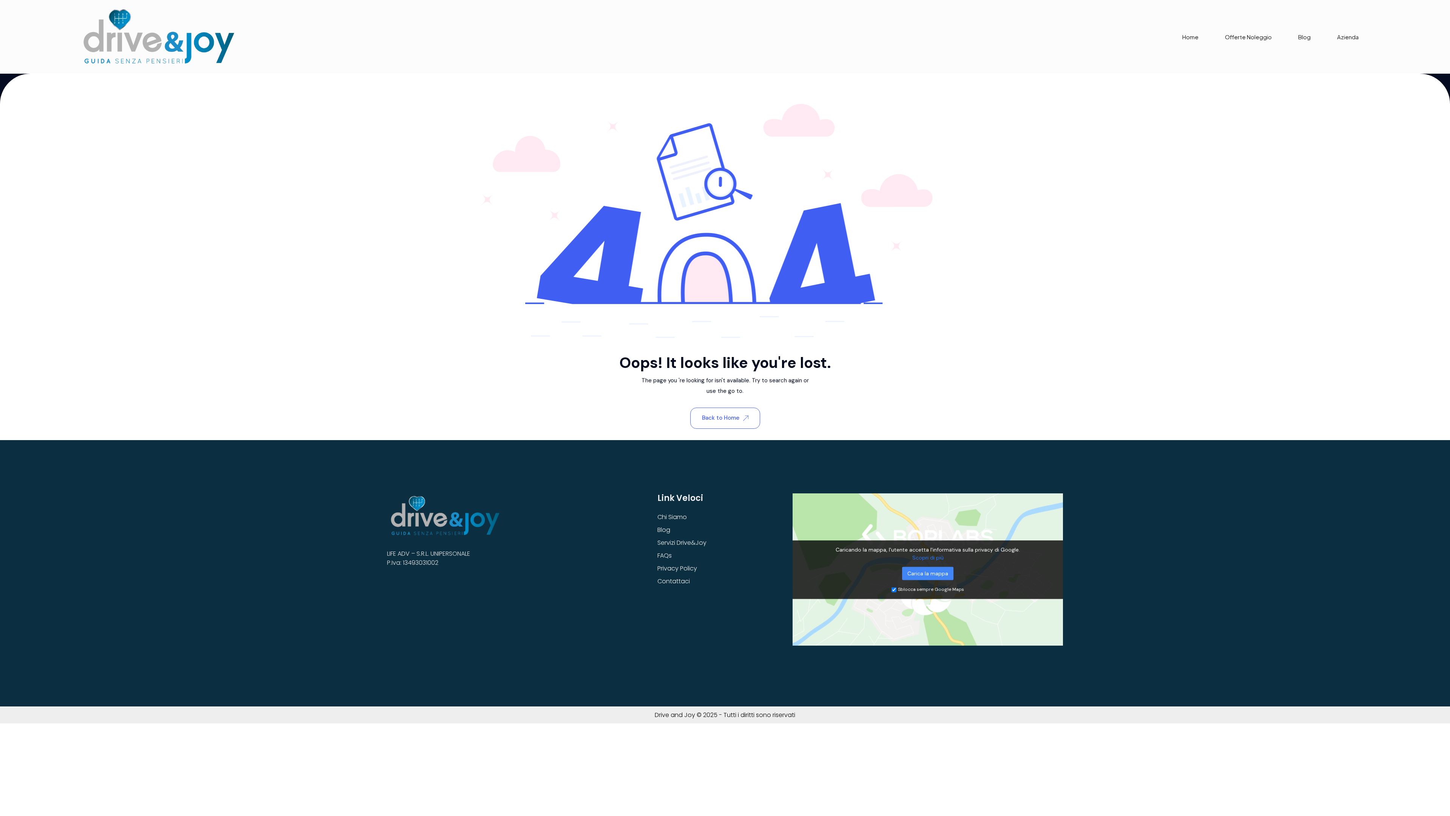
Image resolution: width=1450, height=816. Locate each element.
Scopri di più (928, 557)
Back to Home (720, 418)
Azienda (1348, 36)
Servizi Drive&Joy (681, 542)
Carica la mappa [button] (927, 573)
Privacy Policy (677, 568)
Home (1190, 36)
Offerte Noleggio (1248, 36)
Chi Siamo (672, 517)
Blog (1304, 36)
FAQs (664, 555)
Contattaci (673, 581)
